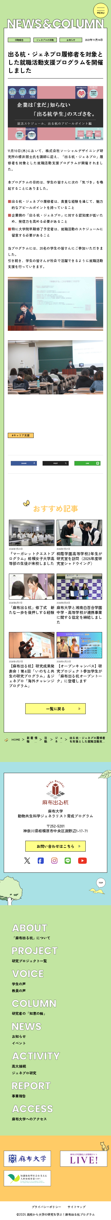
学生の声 (19, 983)
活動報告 (19, 39)
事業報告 (19, 1095)
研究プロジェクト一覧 (29, 960)
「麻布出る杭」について (31, 937)
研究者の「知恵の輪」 (29, 1013)
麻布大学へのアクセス (29, 1118)
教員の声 (19, 990)
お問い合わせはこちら (55, 846)
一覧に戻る (55, 708)
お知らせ (71, 39)
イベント (19, 1043)
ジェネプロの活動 (45, 39)
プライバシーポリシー (46, 1207)
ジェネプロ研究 (24, 1072)
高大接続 (19, 1066)
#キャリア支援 (21, 435)
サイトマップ (76, 1207)
